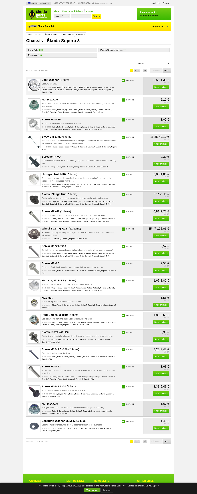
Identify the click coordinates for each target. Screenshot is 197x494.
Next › (166, 70)
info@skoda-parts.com (102, 3)
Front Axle (33, 50)
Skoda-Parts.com (38, 14)
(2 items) (56, 79)
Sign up (166, 3)
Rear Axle (33, 55)
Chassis (79, 35)
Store (56, 11)
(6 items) (57, 136)
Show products (161, 87)
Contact (89, 11)
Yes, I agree (91, 490)
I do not (107, 490)
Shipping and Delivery (72, 11)
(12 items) (61, 228)
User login (155, 3)
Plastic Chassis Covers (111, 50)
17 (145, 70)
